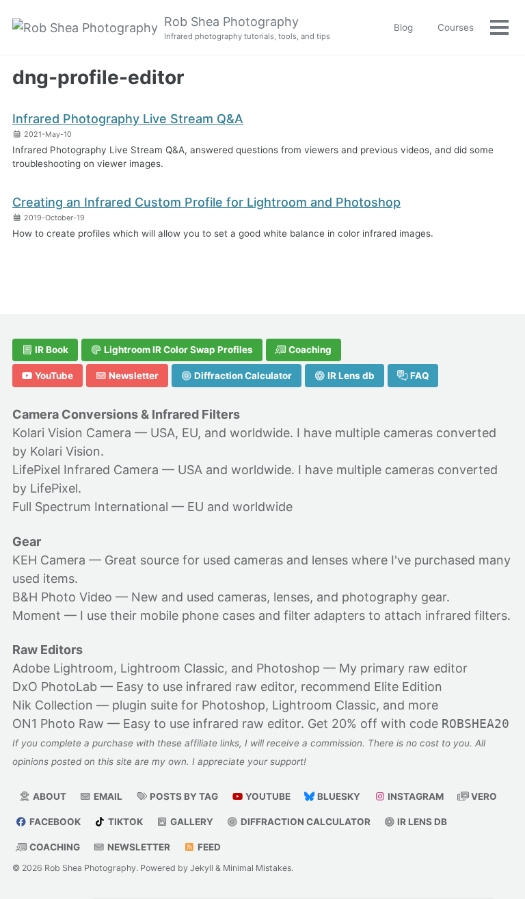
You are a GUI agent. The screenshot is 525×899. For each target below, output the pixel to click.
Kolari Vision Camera (71, 433)
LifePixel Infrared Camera (85, 469)
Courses (456, 27)
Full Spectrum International (90, 506)
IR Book (50, 349)
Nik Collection (52, 705)
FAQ (418, 375)
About (48, 796)
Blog (403, 27)
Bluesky (337, 796)
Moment (36, 615)
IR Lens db (350, 375)
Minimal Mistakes (257, 868)
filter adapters (324, 615)
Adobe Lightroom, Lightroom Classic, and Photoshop (166, 668)
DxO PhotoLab (54, 686)
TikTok (124, 821)
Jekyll (201, 868)
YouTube (53, 375)
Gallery (190, 821)
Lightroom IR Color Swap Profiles (177, 349)
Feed (208, 847)
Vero (483, 796)
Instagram (415, 796)
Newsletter (133, 375)
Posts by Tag (183, 796)
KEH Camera (48, 560)
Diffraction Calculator (242, 375)
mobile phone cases (197, 615)
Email (107, 796)
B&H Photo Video (62, 597)
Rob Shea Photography (247, 27)
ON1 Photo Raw (58, 723)
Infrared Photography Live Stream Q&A (127, 119)
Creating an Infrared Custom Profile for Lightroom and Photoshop (206, 202)
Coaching (309, 349)
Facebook (54, 821)
